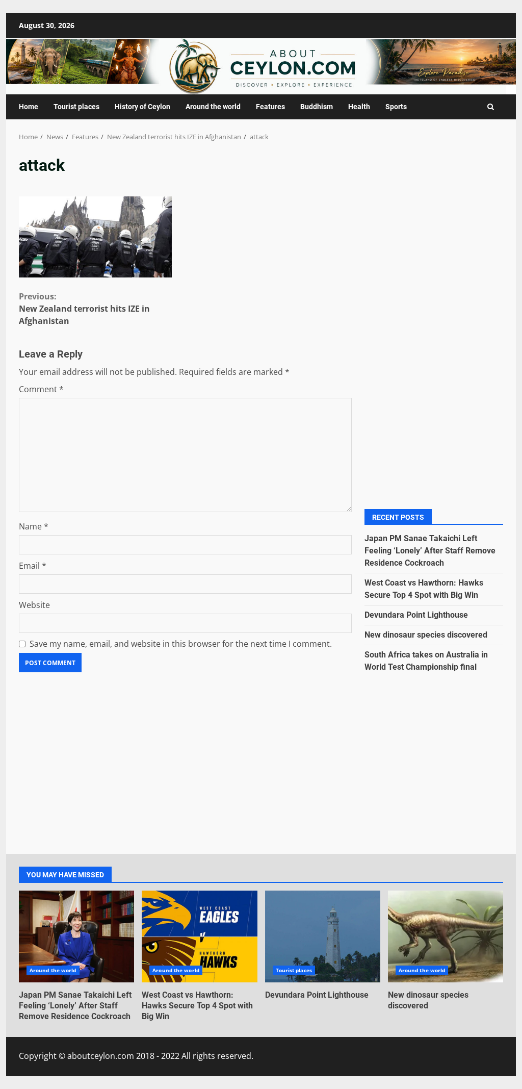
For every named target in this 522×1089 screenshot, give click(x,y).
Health (359, 107)
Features (270, 107)
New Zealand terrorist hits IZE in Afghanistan (84, 308)
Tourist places (76, 107)
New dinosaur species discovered (425, 635)
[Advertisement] (434, 243)
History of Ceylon (142, 107)
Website (34, 605)
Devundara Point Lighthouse (416, 615)
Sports (396, 107)
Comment (41, 389)
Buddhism (316, 107)
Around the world (213, 107)
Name (33, 526)
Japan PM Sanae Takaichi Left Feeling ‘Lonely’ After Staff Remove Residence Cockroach (429, 551)
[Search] (490, 107)
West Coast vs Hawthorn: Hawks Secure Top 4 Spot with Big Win (199, 936)
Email (32, 565)
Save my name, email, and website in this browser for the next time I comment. (181, 643)
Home (28, 107)
